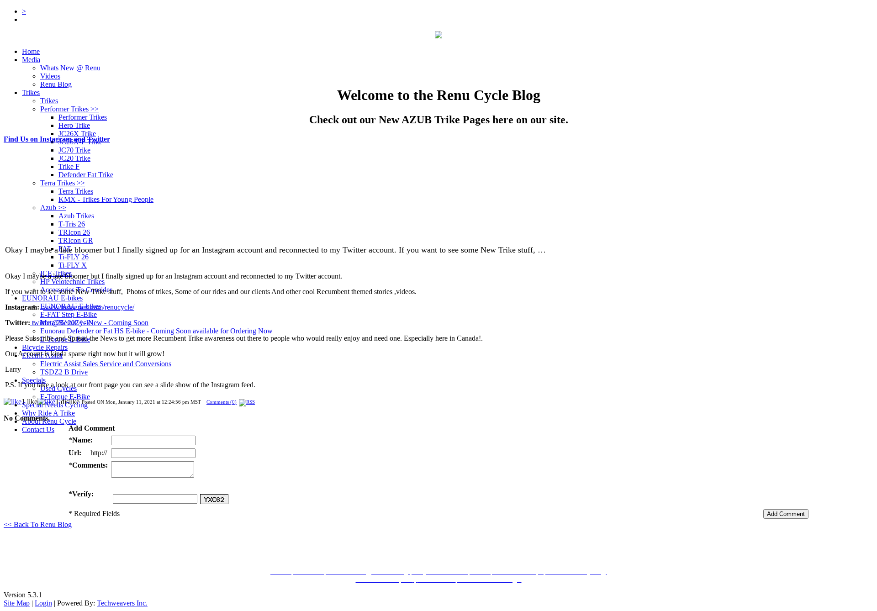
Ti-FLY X (72, 265)
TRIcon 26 (74, 232)
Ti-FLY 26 (73, 257)
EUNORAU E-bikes (52, 298)
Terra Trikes (62, 183)
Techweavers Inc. (122, 603)
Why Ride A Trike (48, 413)
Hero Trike (74, 125)
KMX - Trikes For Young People (105, 199)
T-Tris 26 (71, 224)
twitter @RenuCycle (60, 323)
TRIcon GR (75, 240)
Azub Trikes (76, 216)
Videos (50, 76)
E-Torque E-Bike (65, 396)
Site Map (17, 603)
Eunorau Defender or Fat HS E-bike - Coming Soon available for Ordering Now (156, 331)
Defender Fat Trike (85, 175)
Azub (53, 207)
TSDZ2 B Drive (64, 372)
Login (43, 603)
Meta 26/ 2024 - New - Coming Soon (94, 323)
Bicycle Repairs (45, 347)
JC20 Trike (74, 158)
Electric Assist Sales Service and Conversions (105, 364)
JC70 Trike (74, 150)
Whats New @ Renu (70, 68)
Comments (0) (221, 402)
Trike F (68, 166)
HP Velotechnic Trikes (72, 281)
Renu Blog (56, 84)
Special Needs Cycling (55, 405)
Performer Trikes (69, 109)
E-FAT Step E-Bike (68, 314)
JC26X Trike (77, 133)
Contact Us (38, 429)
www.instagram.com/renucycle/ (88, 307)
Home (31, 51)
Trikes (31, 92)
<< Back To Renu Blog (38, 524)
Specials (34, 380)
